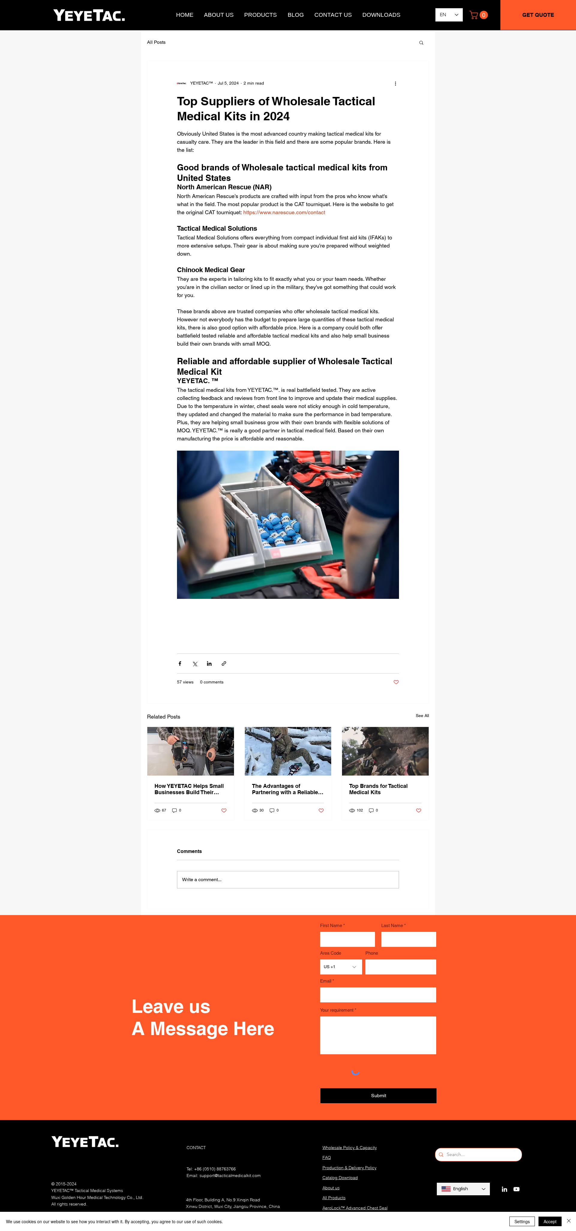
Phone (371, 953)
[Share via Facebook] (180, 663)
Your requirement (336, 1010)
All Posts (156, 42)
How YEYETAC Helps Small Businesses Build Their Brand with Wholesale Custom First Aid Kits (189, 789)
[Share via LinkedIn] (209, 663)
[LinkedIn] (504, 1189)
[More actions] (395, 83)
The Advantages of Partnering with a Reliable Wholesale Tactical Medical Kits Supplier (286, 789)
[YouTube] (516, 1189)
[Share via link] (224, 663)
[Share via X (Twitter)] (194, 663)
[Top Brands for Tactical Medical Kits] (385, 751)
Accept (550, 1221)
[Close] (568, 1221)
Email (325, 981)
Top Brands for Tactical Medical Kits (378, 789)
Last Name (392, 925)
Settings (522, 1221)
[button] (480, 15)
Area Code (330, 953)
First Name (331, 925)
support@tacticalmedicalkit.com (230, 1175)
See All (422, 715)
